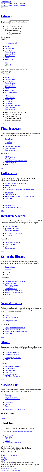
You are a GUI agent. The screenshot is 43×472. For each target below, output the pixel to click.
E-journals (8, 103)
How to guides (10, 109)
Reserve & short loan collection (15, 183)
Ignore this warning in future (11, 470)
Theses (7, 187)
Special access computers (13, 290)
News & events (10, 56)
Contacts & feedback (12, 352)
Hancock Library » (11, 370)
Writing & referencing (12, 228)
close (2, 123)
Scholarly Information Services (22, 432)
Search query (5, 22)
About (7, 58)
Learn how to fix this (9, 468)
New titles (8, 198)
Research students (11, 397)
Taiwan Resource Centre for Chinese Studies (20, 196)
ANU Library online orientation (15, 281)
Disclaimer (8, 439)
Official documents (11, 194)
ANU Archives (10, 157)
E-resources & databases (13, 105)
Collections (8, 50)
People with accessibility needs (15, 409)
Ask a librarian (10, 159)
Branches (8, 269)
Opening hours (10, 267)
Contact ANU (9, 435)
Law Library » (10, 372)
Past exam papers (10, 163)
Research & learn (10, 52)
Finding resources (11, 226)
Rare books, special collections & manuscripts (20, 189)
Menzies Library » (11, 374)
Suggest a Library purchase (14, 292)
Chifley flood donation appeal (15, 328)
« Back (10, 96)
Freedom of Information (13, 443)
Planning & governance (13, 358)
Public (7, 406)
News (7, 315)
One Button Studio (11, 289)
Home (7, 46)
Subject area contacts (12, 164)
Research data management (14, 233)
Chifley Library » (10, 368)
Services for (9, 59)
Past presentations (11, 321)
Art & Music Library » (12, 367)
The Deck (8, 294)
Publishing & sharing (12, 230)
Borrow (7, 272)
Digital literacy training (12, 242)
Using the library (10, 54)
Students (8, 395)
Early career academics (12, 399)
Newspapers (9, 193)
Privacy (7, 441)
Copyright (8, 235)
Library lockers (10, 287)
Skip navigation (6, 2)
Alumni (7, 404)
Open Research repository (13, 207)
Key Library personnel (12, 354)
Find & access (9, 48)
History (7, 360)
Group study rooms (11, 285)
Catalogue (8, 101)
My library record (11, 43)
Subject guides (10, 107)
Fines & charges (10, 283)
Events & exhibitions (12, 317)
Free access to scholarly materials (16, 161)
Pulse (7, 246)
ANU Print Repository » (13, 376)
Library (6, 16)
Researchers (9, 402)
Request (7, 274)
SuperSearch (9, 100)
